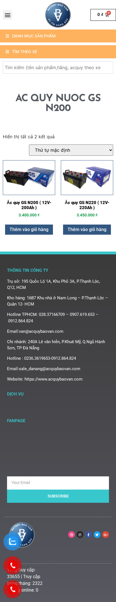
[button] (7, 14)
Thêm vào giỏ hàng (29, 229)
